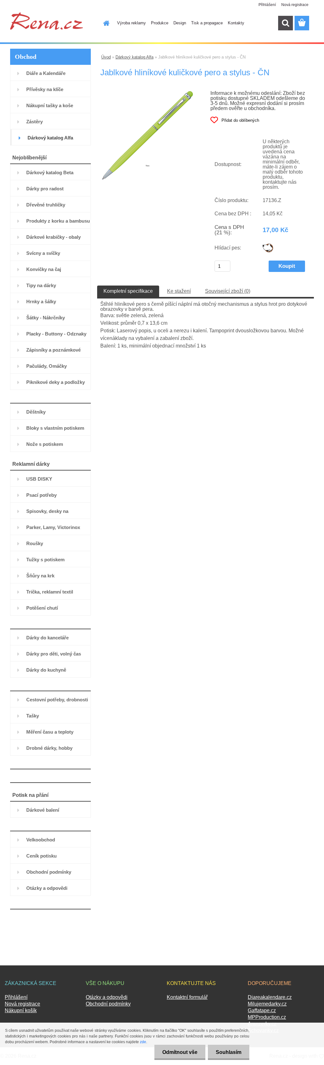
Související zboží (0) (227, 291)
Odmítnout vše (179, 1052)
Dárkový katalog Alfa (134, 57)
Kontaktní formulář (187, 997)
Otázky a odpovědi (107, 997)
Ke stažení (179, 291)
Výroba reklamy (131, 23)
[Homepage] (102, 23)
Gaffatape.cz (262, 1010)
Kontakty (236, 23)
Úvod (106, 57)
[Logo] (46, 21)
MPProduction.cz (267, 1017)
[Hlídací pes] (268, 246)
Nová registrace (294, 5)
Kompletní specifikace (128, 291)
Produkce (159, 23)
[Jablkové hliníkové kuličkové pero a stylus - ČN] (147, 93)
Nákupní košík (21, 1010)
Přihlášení (267, 5)
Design (179, 23)
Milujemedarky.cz (267, 1004)
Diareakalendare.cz (270, 997)
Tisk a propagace (207, 23)
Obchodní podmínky (108, 1004)
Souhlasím (228, 1052)
